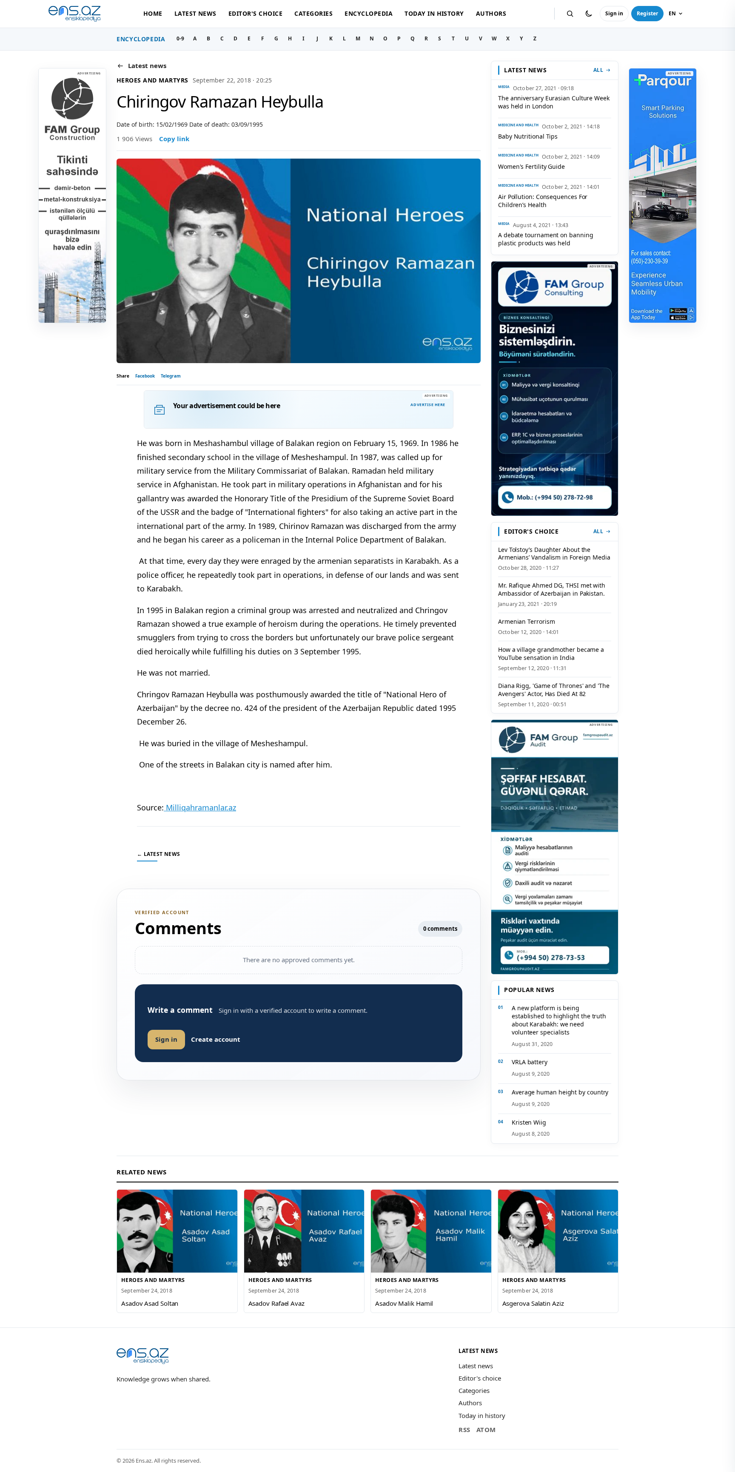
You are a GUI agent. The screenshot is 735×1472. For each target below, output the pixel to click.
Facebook (145, 376)
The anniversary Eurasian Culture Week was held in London (554, 102)
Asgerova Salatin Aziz (533, 1303)
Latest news (195, 13)
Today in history (434, 13)
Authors (491, 13)
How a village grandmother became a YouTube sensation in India (551, 653)
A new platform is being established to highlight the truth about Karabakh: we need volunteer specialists (559, 1020)
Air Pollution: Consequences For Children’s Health (542, 201)
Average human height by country (560, 1092)
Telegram (171, 376)
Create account (215, 1039)
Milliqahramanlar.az (200, 807)
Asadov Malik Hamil (404, 1303)
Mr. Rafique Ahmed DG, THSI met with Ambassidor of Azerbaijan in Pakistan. (551, 589)
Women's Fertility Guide (531, 166)
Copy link (174, 138)
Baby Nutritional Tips (528, 136)
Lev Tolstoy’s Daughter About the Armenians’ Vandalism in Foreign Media (554, 554)
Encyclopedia (369, 13)
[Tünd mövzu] (588, 13)
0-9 (180, 38)
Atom (486, 1429)
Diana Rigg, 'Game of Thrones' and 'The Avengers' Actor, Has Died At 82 (554, 690)
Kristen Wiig (529, 1122)
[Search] (569, 13)
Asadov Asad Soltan (149, 1303)
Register (647, 13)
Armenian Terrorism (526, 621)
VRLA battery (529, 1062)
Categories (313, 13)
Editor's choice (255, 13)
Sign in (614, 13)
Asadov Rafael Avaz (276, 1303)
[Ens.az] (74, 13)
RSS (464, 1429)
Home (152, 13)
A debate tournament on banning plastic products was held (545, 239)
